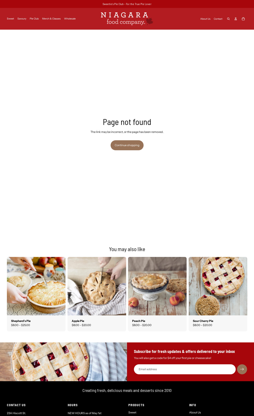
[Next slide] (61, 286)
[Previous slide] (11, 286)
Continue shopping (127, 145)
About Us (195, 412)
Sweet (132, 412)
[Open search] (228, 19)
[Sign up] (242, 369)
